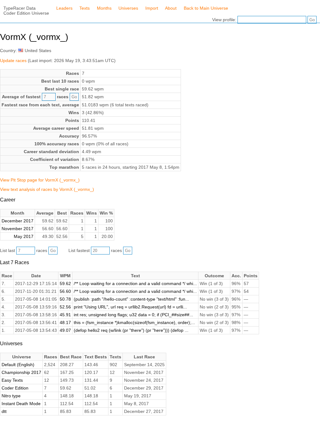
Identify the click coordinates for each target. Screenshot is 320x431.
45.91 (65, 314)
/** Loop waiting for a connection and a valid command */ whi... (135, 283)
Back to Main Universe (206, 8)
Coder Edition (15, 387)
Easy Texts (12, 380)
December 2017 (17, 220)
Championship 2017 (21, 372)
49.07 (65, 330)
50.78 (65, 299)
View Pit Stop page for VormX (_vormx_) (40, 179)
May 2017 (23, 236)
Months (104, 8)
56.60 (65, 291)
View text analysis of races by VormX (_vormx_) (47, 189)
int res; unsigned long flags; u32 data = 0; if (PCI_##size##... (133, 314)
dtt (4, 411)
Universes (128, 8)
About (171, 8)
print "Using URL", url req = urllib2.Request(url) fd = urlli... (130, 306)
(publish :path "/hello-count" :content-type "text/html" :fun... (131, 299)
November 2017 (17, 228)
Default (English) (18, 364)
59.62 (65, 283)
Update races (13, 60)
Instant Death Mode (21, 403)
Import (151, 8)
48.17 (65, 322)
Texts (84, 8)
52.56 (65, 306)
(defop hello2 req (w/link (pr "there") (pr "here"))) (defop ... (131, 330)
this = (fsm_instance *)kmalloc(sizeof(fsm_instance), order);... (134, 322)
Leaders (64, 8)
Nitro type (11, 395)
